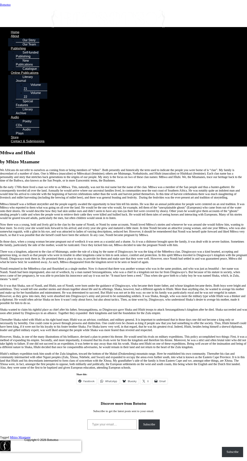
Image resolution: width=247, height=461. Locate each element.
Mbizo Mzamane (20, 437)
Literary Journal (24, 78)
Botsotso (5, 4)
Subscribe (149, 424)
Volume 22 (32, 94)
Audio (15, 117)
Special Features (24, 103)
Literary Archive (24, 111)
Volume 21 (32, 86)
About (15, 36)
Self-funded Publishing (27, 54)
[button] (124, 36)
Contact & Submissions (28, 141)
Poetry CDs (23, 123)
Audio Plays (23, 131)
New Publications (24, 62)
